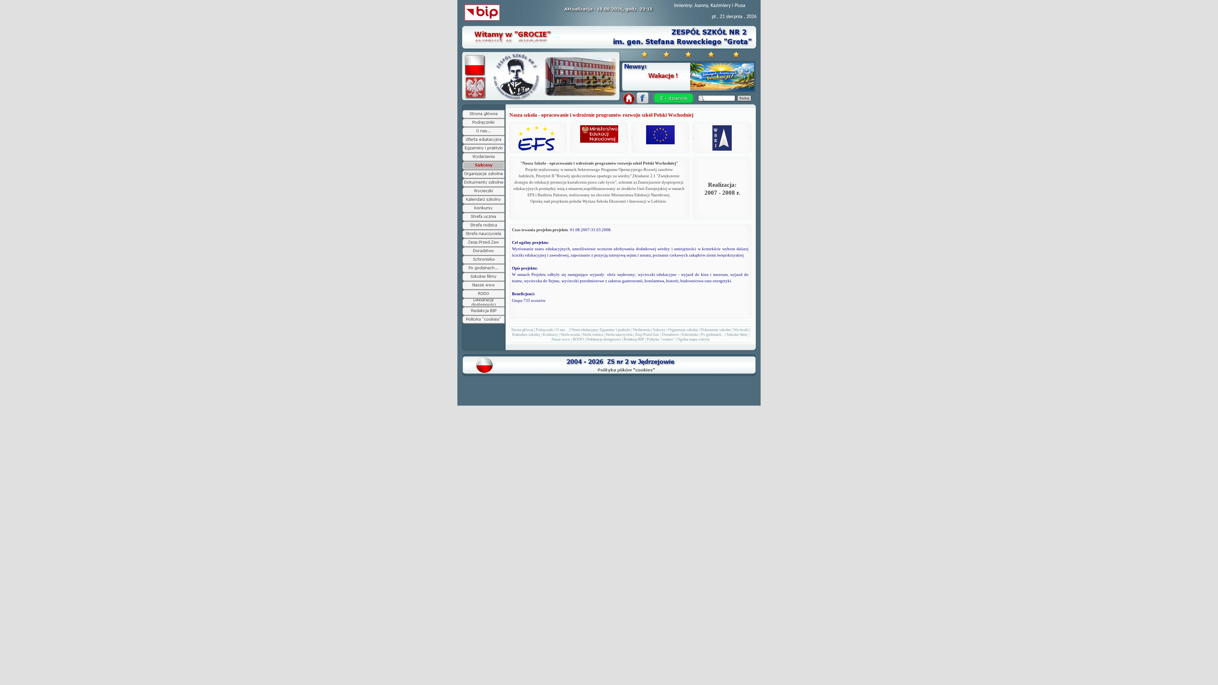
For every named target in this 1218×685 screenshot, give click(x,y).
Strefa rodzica (592, 334)
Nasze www (561, 339)
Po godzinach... (712, 334)
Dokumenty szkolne (716, 330)
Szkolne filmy (737, 334)
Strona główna (522, 330)
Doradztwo (670, 334)
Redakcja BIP (634, 339)
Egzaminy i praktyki (615, 330)
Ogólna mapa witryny (693, 339)
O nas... (562, 330)
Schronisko (689, 334)
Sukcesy (659, 330)
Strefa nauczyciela (619, 334)
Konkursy (550, 334)
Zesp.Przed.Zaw (647, 334)
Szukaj (744, 98)
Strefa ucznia (570, 334)
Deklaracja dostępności (603, 339)
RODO (578, 339)
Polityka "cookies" (661, 339)
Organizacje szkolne (683, 330)
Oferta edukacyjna (584, 330)
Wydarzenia (641, 330)
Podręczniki (544, 330)
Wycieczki (741, 330)
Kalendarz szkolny (526, 334)
